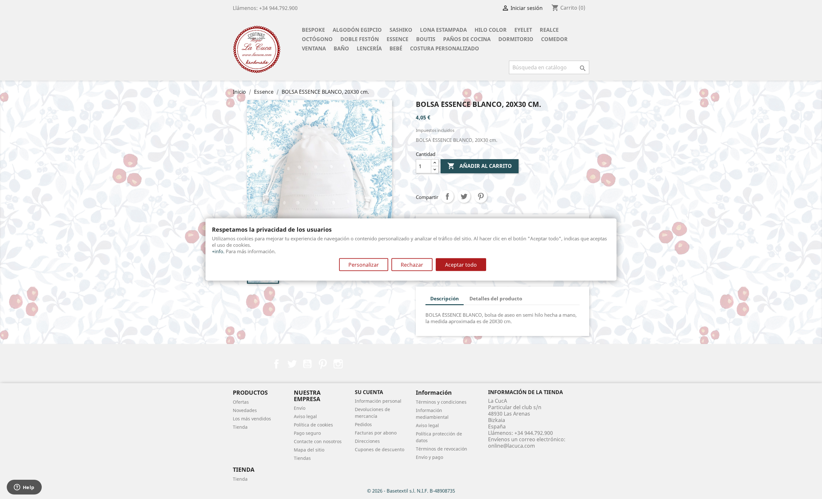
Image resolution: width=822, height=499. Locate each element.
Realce (549, 29)
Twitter (291, 363)
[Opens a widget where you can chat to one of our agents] (24, 488)
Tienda (240, 427)
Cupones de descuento (379, 449)
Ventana (314, 48)
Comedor (554, 39)
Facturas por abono (376, 433)
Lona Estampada (443, 29)
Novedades (245, 410)
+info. (218, 251)
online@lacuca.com (511, 445)
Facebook (276, 363)
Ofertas (241, 402)
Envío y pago (429, 457)
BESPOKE (313, 29)
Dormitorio (515, 39)
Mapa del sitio (309, 450)
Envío (299, 408)
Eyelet (523, 29)
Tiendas (302, 458)
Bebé (395, 48)
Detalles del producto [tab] (495, 298)
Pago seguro (307, 433)
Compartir (447, 196)
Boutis (425, 39)
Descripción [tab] (444, 298)
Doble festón (359, 39)
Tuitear (464, 196)
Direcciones (367, 441)
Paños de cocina (467, 39)
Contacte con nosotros (318, 441)
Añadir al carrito (479, 166)
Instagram (338, 363)
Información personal (378, 401)
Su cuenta (369, 392)
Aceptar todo (461, 264)
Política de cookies (313, 425)
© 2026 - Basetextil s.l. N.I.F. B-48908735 (411, 490)
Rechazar (412, 264)
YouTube (307, 363)
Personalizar (363, 264)
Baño (341, 48)
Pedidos (363, 424)
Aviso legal (305, 416)
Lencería (369, 48)
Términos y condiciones (441, 402)
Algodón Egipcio (357, 29)
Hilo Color (491, 29)
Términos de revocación (441, 449)
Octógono (317, 39)
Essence (397, 39)
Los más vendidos (252, 419)
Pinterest (480, 196)
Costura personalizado (444, 48)
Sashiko (400, 29)
